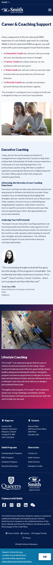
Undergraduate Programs (12, 453)
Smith (5, 2)
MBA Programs (8, 457)
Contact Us (32, 453)
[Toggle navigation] (49, 10)
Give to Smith (13, 533)
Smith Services (34, 462)
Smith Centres (34, 457)
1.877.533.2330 (8, 437)
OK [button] (45, 556)
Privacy (28, 538)
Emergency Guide (35, 466)
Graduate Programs (9, 462)
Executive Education (10, 466)
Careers (26, 533)
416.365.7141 (33, 434)
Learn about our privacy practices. (17, 561)
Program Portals (40, 533)
